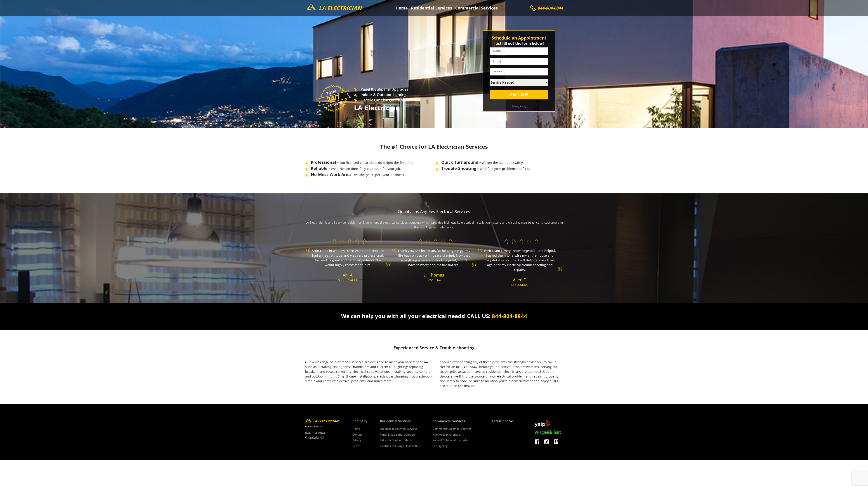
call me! (519, 94)
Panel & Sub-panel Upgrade (397, 434)
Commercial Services (476, 8)
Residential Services (431, 8)
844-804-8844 (509, 316)
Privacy (356, 440)
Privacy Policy (519, 106)
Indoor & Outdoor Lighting (396, 440)
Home (402, 8)
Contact (357, 434)
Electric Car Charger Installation (400, 446)
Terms (356, 446)
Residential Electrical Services (398, 429)
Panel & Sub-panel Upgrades (451, 440)
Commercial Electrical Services (452, 429)
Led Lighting (440, 446)
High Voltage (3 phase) (447, 434)
